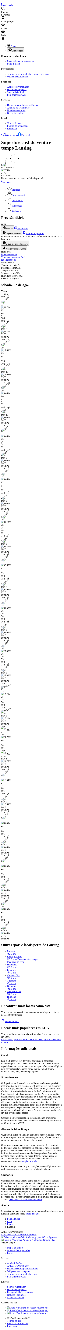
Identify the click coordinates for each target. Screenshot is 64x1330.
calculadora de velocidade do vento (25, 1199)
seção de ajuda (32, 1213)
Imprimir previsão (13, 234)
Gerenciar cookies (15, 113)
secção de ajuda (29, 1161)
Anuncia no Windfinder (18, 107)
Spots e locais (13, 64)
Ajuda (14, 46)
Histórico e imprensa (16, 89)
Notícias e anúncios (16, 110)
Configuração (17, 51)
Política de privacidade (17, 126)
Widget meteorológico (17, 76)
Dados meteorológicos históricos (22, 105)
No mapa (6, 182)
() (13, 257)
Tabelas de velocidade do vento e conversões (28, 74)
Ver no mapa (12, 135)
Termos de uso (14, 123)
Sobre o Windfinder (16, 92)
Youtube (43, 1313)
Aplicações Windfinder (18, 87)
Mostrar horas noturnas (16, 249)
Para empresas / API (16, 95)
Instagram (43, 1310)
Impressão (12, 128)
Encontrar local (12, 1021)
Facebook (26, 135)
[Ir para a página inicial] (1, 2)
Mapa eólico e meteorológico (20, 61)
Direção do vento (9, 254)
